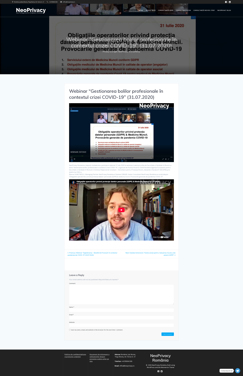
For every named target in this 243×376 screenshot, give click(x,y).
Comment (72, 283)
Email (71, 315)
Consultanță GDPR (165, 10)
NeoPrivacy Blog (224, 10)
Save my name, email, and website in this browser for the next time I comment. (97, 330)
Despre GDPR (151, 10)
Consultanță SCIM (183, 10)
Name (71, 307)
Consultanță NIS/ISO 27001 (204, 10)
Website (72, 322)
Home (141, 10)
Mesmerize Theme (167, 367)
